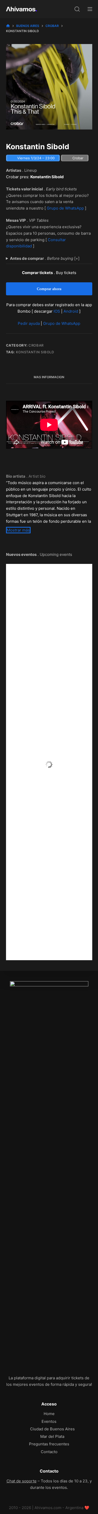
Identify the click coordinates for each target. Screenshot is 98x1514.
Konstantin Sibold (35, 352)
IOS (57, 311)
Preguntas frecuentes (49, 1443)
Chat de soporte (22, 1481)
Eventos (49, 1421)
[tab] (49, 377)
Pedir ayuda (29, 323)
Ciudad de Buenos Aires (52, 1428)
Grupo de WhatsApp (65, 208)
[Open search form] (77, 9)
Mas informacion (49, 377)
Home (49, 1413)
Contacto (49, 1451)
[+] (44, 258)
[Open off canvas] (90, 9)
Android (71, 311)
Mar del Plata (52, 1436)
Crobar (36, 345)
